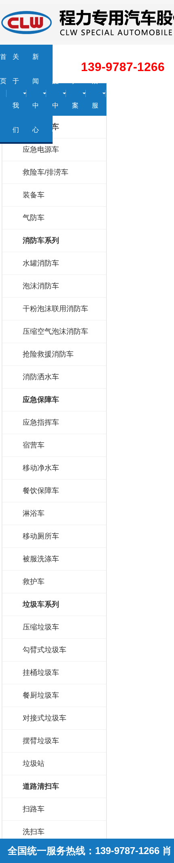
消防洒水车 (41, 377)
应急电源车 (41, 149)
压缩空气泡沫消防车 (55, 331)
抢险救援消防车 (48, 354)
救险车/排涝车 (45, 172)
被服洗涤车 (41, 559)
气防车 (34, 218)
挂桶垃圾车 (41, 672)
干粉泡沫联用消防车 (55, 309)
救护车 (34, 581)
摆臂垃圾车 (41, 741)
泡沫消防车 (41, 286)
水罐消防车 (41, 263)
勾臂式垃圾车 (44, 650)
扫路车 (34, 809)
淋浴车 (34, 513)
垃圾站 (34, 763)
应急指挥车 (41, 422)
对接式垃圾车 (44, 718)
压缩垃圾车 (41, 627)
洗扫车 (34, 832)
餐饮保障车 (41, 491)
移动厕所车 (41, 536)
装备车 (34, 195)
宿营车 (34, 445)
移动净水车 (41, 468)
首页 (3, 68)
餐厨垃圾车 (41, 695)
